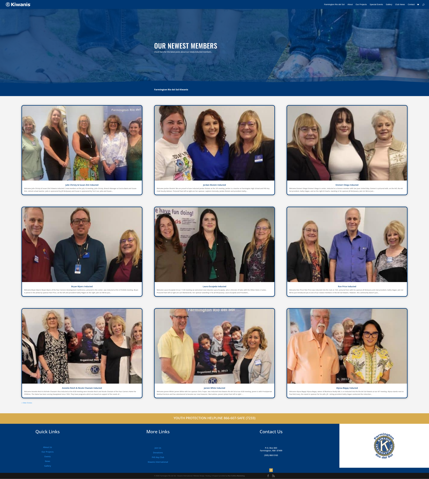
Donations (158, 452)
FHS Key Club (158, 457)
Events (47, 456)
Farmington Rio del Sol (334, 5)
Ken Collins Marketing (236, 476)
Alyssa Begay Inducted (347, 388)
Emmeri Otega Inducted (347, 185)
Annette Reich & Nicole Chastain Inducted (82, 388)
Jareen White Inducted (214, 388)
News (47, 461)
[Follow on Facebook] (271, 470)
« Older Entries (26, 403)
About (350, 5)
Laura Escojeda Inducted (214, 286)
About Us (47, 447)
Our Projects (361, 5)
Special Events (376, 5)
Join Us (158, 448)
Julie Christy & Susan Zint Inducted (81, 185)
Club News (400, 5)
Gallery (389, 5)
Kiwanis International (158, 462)
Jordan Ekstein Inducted (214, 185)
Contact (411, 5)
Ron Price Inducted (347, 286)
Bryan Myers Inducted (82, 286)
